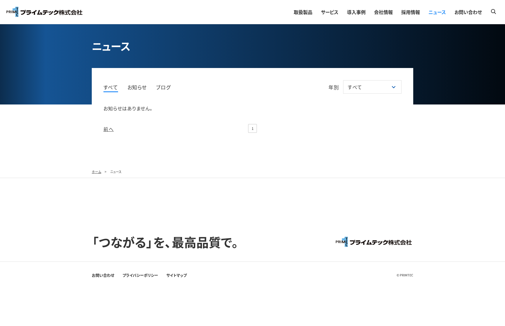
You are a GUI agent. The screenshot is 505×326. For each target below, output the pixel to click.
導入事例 (356, 12)
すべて (110, 87)
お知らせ (137, 87)
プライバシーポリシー (140, 275)
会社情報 (383, 12)
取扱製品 (303, 12)
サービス (329, 12)
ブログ (163, 87)
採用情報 (410, 12)
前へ (108, 129)
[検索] (493, 11)
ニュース (437, 12)
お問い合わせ (468, 12)
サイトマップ (176, 275)
